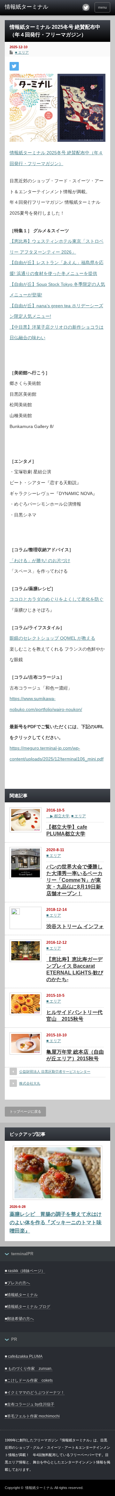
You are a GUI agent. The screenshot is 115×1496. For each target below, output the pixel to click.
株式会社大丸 (29, 1083)
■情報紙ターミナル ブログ (27, 1306)
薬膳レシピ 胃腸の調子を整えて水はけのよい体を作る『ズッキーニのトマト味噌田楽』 (56, 1222)
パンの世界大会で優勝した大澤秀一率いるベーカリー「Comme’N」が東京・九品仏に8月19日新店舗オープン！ (74, 880)
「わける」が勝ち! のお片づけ (40, 560)
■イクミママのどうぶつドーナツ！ (35, 1392)
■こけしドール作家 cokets (29, 1380)
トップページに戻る (25, 1111)
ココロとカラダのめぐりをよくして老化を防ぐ (56, 599)
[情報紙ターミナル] (28, 7)
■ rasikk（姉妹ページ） (25, 1271)
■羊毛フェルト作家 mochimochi (32, 1416)
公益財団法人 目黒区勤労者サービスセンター (54, 1071)
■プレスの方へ (17, 1283)
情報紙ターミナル (39, 1488)
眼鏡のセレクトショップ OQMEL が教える (52, 638)
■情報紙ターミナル (21, 1295)
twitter (85, 7)
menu (102, 7)
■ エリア (22, 52)
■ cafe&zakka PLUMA (23, 1356)
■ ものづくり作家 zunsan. (28, 1368)
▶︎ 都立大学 (57, 816)
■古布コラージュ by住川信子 (29, 1404)
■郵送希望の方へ (19, 1319)
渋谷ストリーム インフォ (75, 926)
